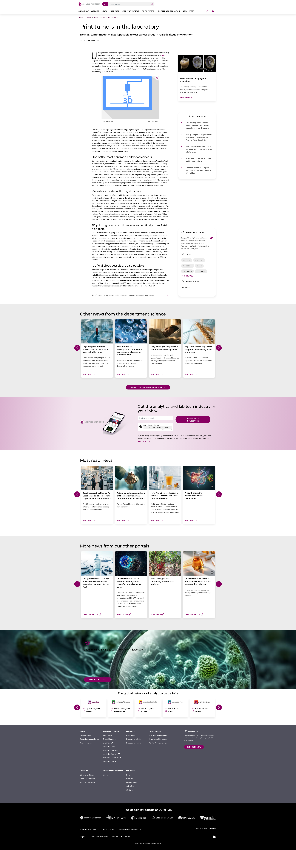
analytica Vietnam (110, 754)
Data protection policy (121, 837)
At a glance (107, 735)
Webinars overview (87, 782)
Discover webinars (87, 775)
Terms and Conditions (99, 837)
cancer (163, 55)
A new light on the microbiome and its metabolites (198, 159)
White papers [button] (148, 11)
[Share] (206, 11)
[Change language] (213, 11)
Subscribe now (194, 747)
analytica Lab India (110, 750)
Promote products (133, 739)
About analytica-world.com (130, 829)
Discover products (133, 735)
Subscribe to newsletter (193, 419)
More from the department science (148, 387)
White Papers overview (158, 743)
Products (129, 778)
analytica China (109, 746)
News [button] (104, 11)
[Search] (152, 4)
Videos (105, 775)
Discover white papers (158, 735)
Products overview (133, 743)
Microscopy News (97, 679)
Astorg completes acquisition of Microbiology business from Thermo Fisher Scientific (199, 137)
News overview (86, 743)
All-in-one (130, 790)
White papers (131, 782)
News (128, 775)
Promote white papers (158, 739)
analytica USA (108, 761)
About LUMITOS (109, 829)
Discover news (85, 735)
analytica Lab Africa (111, 758)
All (105, 4)
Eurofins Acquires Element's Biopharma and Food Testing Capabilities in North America (197, 125)
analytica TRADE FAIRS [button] (89, 11)
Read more (143, 441)
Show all (188, 276)
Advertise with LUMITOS (89, 829)
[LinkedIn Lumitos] (214, 837)
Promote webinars (87, 778)
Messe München (109, 739)
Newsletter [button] (188, 11)
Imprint (83, 837)
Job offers (130, 786)
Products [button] (114, 11)
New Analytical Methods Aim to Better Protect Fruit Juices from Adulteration (199, 149)
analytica (107, 743)
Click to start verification (158, 427)
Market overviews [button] (130, 11)
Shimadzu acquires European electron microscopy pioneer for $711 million (199, 170)
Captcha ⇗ (167, 430)
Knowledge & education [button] (168, 11)
